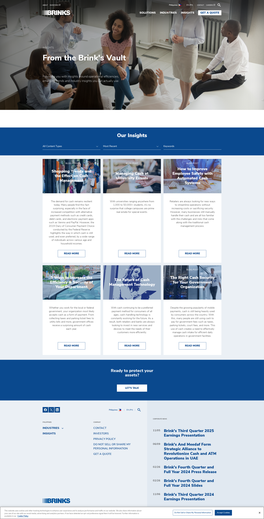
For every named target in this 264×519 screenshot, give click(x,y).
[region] (132, 513)
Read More (74, 253)
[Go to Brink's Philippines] (56, 12)
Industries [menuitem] (168, 12)
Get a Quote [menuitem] (209, 12)
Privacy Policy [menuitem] (104, 439)
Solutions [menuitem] (148, 12)
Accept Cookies (223, 513)
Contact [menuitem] (99, 428)
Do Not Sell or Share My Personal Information (192, 513)
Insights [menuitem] (187, 12)
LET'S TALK (132, 388)
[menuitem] (46, 5)
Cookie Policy (22, 516)
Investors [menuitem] (101, 433)
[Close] (260, 513)
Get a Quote (102, 454)
